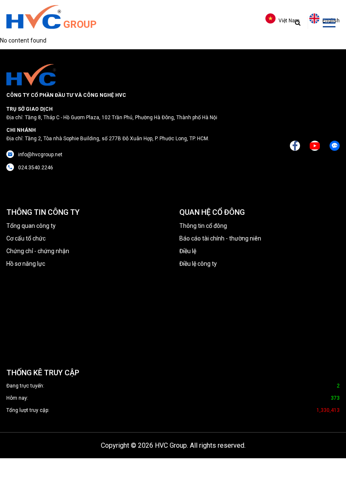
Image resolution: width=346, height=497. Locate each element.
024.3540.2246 (35, 168)
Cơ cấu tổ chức (26, 238)
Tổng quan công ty (31, 225)
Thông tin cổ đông (203, 225)
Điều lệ (187, 251)
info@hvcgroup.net (40, 155)
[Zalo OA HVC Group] (335, 146)
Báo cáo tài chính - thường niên (220, 238)
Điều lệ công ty (198, 263)
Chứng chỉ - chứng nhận (37, 251)
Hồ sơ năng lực (25, 263)
